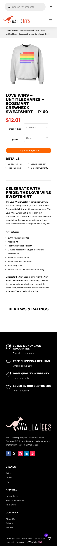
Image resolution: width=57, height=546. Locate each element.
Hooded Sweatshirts (15, 500)
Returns (9, 527)
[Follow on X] (14, 453)
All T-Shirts (11, 504)
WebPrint (35, 542)
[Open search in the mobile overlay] (25, 6)
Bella (8, 473)
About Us (10, 519)
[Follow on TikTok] (32, 453)
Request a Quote (28, 150)
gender (15, 139)
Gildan (9, 477)
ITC (7, 481)
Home (8, 30)
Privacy (9, 523)
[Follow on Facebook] (8, 453)
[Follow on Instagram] (20, 453)
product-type (15, 128)
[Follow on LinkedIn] (26, 453)
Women (15, 30)
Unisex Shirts (12, 496)
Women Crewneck (26, 30)
